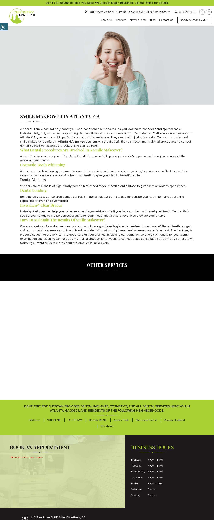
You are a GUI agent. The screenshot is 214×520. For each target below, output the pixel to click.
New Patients (138, 20)
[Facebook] (202, 12)
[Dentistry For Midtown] (22, 16)
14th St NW (75, 420)
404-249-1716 (187, 12)
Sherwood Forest (146, 420)
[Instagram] (209, 12)
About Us (106, 20)
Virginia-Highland (174, 420)
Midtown (34, 420)
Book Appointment (194, 19)
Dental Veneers (33, 179)
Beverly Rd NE (98, 420)
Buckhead (107, 426)
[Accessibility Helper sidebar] (4, 26)
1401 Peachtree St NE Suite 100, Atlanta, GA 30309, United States (129, 12)
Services (121, 20)
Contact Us (166, 20)
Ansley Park (121, 420)
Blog (153, 20)
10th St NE (53, 420)
